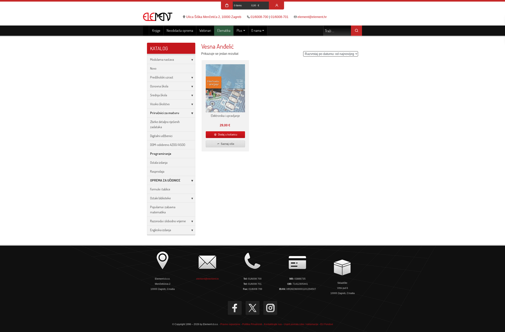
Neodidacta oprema (179, 30)
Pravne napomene (230, 324)
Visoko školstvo (160, 104)
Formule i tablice (160, 189)
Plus (239, 30)
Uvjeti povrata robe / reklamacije (301, 324)
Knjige (156, 30)
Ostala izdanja (158, 162)
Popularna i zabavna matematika (162, 209)
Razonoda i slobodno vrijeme (168, 221)
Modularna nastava (162, 59)
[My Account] (276, 5)
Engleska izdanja (160, 230)
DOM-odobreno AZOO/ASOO (167, 145)
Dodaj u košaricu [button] (227, 134)
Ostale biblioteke (160, 198)
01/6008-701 (279, 17)
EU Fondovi (326, 324)
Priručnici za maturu (164, 113)
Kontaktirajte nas (273, 324)
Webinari (205, 30)
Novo (153, 68)
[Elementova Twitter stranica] (252, 308)
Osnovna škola (159, 86)
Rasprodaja (157, 171)
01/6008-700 (259, 17)
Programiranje (160, 153)
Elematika (223, 30)
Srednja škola (158, 95)
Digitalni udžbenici (161, 136)
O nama (256, 30)
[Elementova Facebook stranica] (235, 308)
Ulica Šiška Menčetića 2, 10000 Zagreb (213, 17)
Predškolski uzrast (161, 77)
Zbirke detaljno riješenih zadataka (165, 124)
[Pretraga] (356, 31)
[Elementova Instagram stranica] (270, 308)
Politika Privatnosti (252, 324)
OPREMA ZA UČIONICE (165, 180)
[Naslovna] (146, 31)
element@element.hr (312, 17)
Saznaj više (227, 143)
